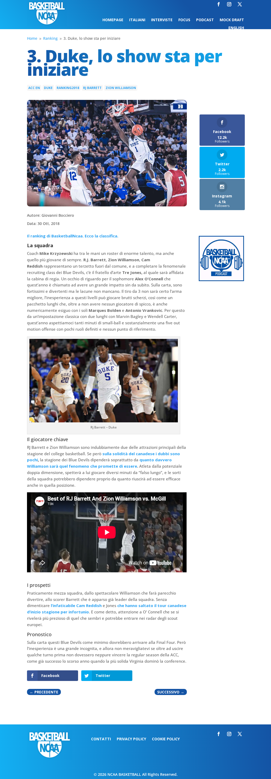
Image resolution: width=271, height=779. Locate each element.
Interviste (162, 20)
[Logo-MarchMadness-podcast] (221, 279)
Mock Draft (232, 20)
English (236, 28)
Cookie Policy (166, 739)
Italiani (137, 20)
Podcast (205, 20)
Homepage (112, 20)
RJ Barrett (92, 88)
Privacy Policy (131, 739)
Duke (48, 88)
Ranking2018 (68, 88)
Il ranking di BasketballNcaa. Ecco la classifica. (72, 235)
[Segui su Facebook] (218, 4)
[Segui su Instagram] (229, 4)
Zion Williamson (121, 88)
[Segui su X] (240, 4)
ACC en (34, 88)
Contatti (101, 739)
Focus (184, 20)
